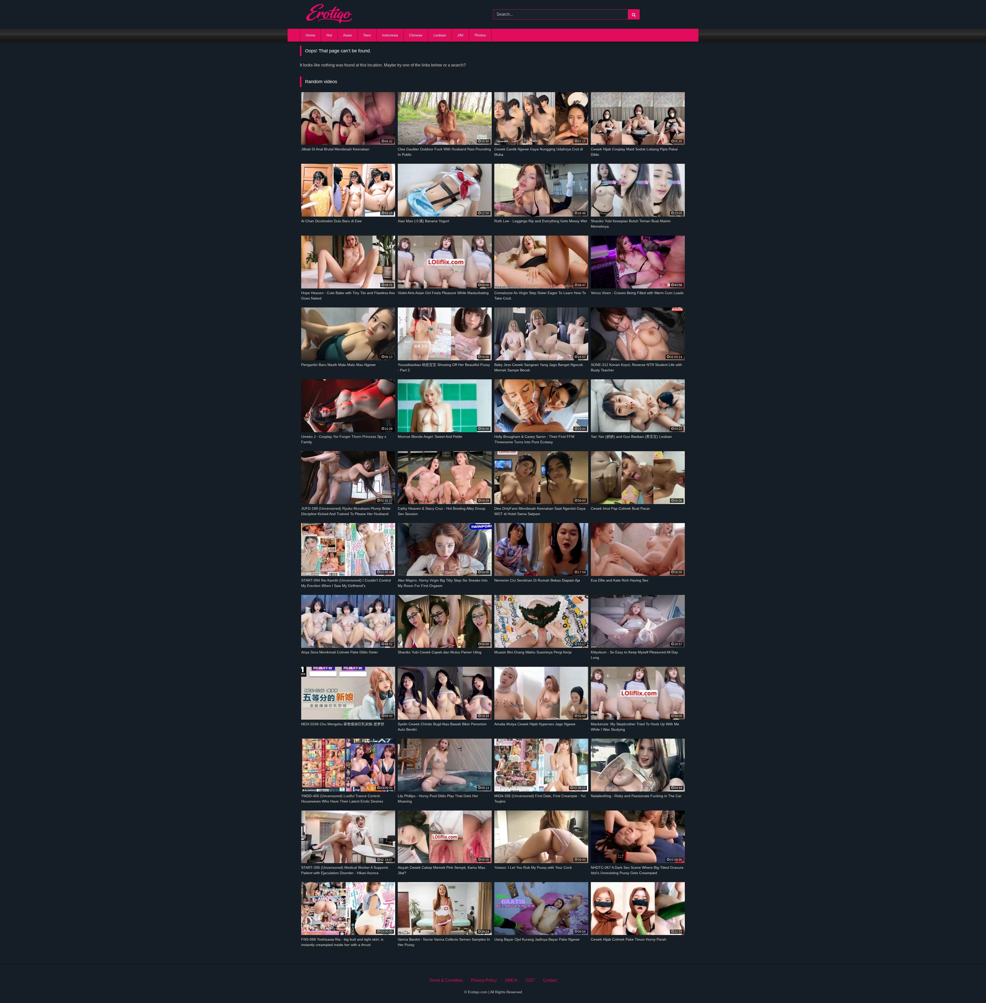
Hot (329, 35)
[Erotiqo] (329, 14)
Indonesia (390, 35)
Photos (480, 35)
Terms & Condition (446, 980)
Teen (367, 35)
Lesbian (439, 35)
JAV (460, 35)
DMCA (511, 980)
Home (310, 35)
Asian (347, 35)
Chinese (415, 35)
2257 (530, 980)
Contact (550, 980)
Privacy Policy (484, 980)
